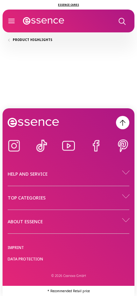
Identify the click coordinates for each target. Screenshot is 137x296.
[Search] (121, 21)
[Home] (43, 21)
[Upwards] (122, 122)
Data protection (25, 259)
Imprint (16, 247)
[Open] (11, 21)
